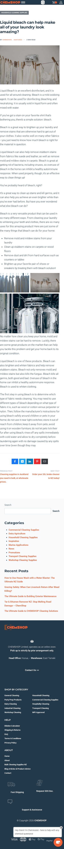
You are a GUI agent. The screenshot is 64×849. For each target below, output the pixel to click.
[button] (58, 842)
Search (7, 505)
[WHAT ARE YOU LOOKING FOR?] (43, 2)
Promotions (14, 552)
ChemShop (7, 40)
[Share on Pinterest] (37, 461)
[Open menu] (23, 2)
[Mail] (44, 461)
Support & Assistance (32, 810)
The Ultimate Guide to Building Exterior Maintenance (30, 596)
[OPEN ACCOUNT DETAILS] (61, 2)
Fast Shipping (17, 792)
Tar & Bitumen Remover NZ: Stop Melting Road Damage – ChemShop (27, 603)
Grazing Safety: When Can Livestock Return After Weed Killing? (31, 589)
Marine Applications (18, 545)
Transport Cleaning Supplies (22, 556)
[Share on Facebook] (15, 461)
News (11, 548)
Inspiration (14, 541)
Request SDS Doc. (44, 791)
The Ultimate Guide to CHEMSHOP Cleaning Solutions (31, 611)
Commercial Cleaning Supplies (24, 530)
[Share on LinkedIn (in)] (29, 461)
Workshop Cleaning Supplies (23, 560)
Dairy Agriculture (17, 533)
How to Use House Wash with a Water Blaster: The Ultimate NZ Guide (29, 580)
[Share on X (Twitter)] (22, 461)
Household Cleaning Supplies (14, 13)
